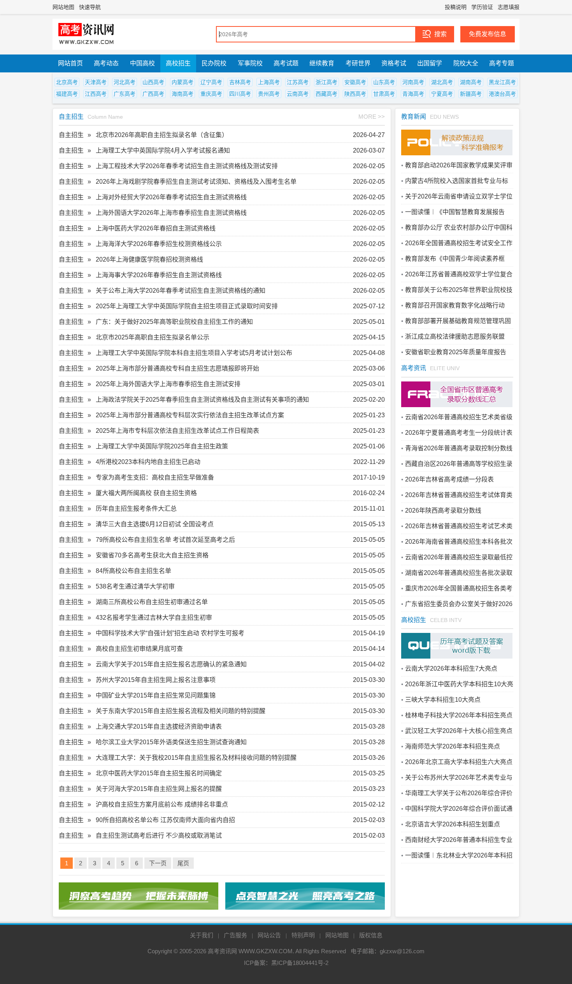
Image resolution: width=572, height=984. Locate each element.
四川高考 (240, 94)
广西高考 (153, 94)
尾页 (183, 863)
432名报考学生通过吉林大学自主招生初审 (154, 617)
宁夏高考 (442, 94)
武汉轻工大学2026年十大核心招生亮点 (458, 730)
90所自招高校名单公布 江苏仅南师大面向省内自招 (165, 820)
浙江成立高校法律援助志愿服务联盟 (455, 336)
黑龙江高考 (502, 82)
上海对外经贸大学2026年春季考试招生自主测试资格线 (171, 197)
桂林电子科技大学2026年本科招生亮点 (458, 715)
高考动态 (106, 63)
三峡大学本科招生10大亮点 (443, 699)
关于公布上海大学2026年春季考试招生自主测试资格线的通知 (180, 290)
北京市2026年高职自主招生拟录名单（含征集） (162, 135)
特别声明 (303, 935)
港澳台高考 (502, 94)
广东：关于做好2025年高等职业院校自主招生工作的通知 (174, 321)
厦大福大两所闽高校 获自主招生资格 (146, 493)
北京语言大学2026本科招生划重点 (452, 824)
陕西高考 (355, 94)
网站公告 (269, 935)
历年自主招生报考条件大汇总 (136, 508)
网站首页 (70, 63)
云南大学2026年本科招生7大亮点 (451, 668)
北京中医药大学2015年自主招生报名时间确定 (159, 773)
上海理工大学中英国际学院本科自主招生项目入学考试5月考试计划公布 (194, 353)
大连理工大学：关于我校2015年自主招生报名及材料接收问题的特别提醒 (196, 757)
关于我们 (201, 935)
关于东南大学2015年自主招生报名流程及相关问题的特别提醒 (180, 711)
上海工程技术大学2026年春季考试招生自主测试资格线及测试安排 (187, 166)
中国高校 (142, 63)
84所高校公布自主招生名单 (133, 571)
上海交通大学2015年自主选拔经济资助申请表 (159, 726)
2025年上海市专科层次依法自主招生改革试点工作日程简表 (177, 430)
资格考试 (393, 63)
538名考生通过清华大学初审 (135, 586)
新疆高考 (471, 94)
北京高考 (67, 82)
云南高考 (298, 94)
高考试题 (286, 63)
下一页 (158, 863)
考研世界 (358, 63)
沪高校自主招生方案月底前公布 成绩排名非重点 (162, 804)
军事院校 (250, 63)
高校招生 (178, 63)
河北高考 (124, 82)
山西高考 (153, 82)
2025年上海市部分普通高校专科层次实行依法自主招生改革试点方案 (190, 415)
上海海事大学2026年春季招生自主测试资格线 (159, 275)
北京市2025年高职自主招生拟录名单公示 (152, 337)
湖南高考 (471, 82)
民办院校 (214, 63)
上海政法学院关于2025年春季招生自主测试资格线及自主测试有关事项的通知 (202, 399)
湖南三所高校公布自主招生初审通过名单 (152, 602)
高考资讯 (413, 368)
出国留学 (429, 63)
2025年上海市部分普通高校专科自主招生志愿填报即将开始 (177, 368)
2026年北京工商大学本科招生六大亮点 (458, 762)
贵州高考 (269, 94)
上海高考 (269, 82)
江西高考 (96, 94)
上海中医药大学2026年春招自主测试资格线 (156, 228)
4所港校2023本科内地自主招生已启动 (148, 462)
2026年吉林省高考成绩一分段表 (449, 479)
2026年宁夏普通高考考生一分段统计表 (458, 432)
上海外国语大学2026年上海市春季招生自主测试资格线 (171, 212)
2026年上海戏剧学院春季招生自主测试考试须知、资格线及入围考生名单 (196, 181)
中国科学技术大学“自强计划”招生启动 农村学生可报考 (170, 633)
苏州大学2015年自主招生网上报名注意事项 (156, 679)
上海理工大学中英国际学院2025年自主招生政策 (162, 446)
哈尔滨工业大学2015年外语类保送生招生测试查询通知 (171, 742)
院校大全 (465, 63)
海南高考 (182, 94)
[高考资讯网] (86, 34)
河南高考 (413, 82)
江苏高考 (298, 82)
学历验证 (482, 7)
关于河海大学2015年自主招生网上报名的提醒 (159, 788)
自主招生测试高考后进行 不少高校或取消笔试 (159, 835)
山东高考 (384, 82)
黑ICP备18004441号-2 (299, 962)
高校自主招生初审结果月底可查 (139, 648)
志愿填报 (508, 7)
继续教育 (321, 63)
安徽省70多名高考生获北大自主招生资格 (152, 555)
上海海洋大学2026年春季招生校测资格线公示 (159, 244)
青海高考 (413, 94)
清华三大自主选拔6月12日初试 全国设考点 (155, 524)
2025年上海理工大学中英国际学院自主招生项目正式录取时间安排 (187, 306)
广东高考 (124, 94)
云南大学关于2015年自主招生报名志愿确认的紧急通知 (171, 664)
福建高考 (67, 94)
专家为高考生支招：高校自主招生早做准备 (155, 477)
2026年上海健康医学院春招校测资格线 (149, 259)
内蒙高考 (182, 82)
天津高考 (96, 82)
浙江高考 (326, 82)
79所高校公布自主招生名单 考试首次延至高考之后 (165, 539)
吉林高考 (240, 82)
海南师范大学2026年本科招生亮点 (452, 746)
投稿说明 (456, 7)
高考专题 (501, 63)
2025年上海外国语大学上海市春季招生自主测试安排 (168, 384)
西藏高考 (326, 94)
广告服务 (235, 935)
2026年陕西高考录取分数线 (443, 510)
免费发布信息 (487, 34)
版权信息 (371, 935)
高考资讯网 (222, 951)
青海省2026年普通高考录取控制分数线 (458, 448)
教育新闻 (413, 116)
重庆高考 (211, 94)
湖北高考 (442, 82)
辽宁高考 (211, 82)
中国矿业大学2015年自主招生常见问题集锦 (156, 695)
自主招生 (71, 116)
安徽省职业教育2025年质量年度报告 (455, 352)
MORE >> (371, 116)
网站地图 (63, 7)
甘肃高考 (384, 94)
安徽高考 (355, 82)
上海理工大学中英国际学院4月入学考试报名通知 (163, 150)
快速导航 (90, 7)
